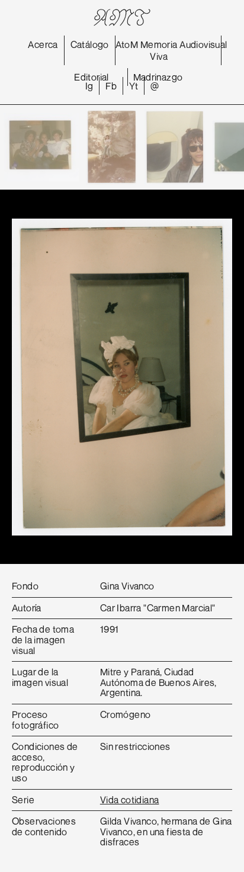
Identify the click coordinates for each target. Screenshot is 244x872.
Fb (111, 86)
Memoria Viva (159, 50)
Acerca (42, 44)
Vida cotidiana (129, 800)
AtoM (127, 44)
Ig (89, 86)
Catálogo (89, 44)
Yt (133, 86)
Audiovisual (203, 44)
